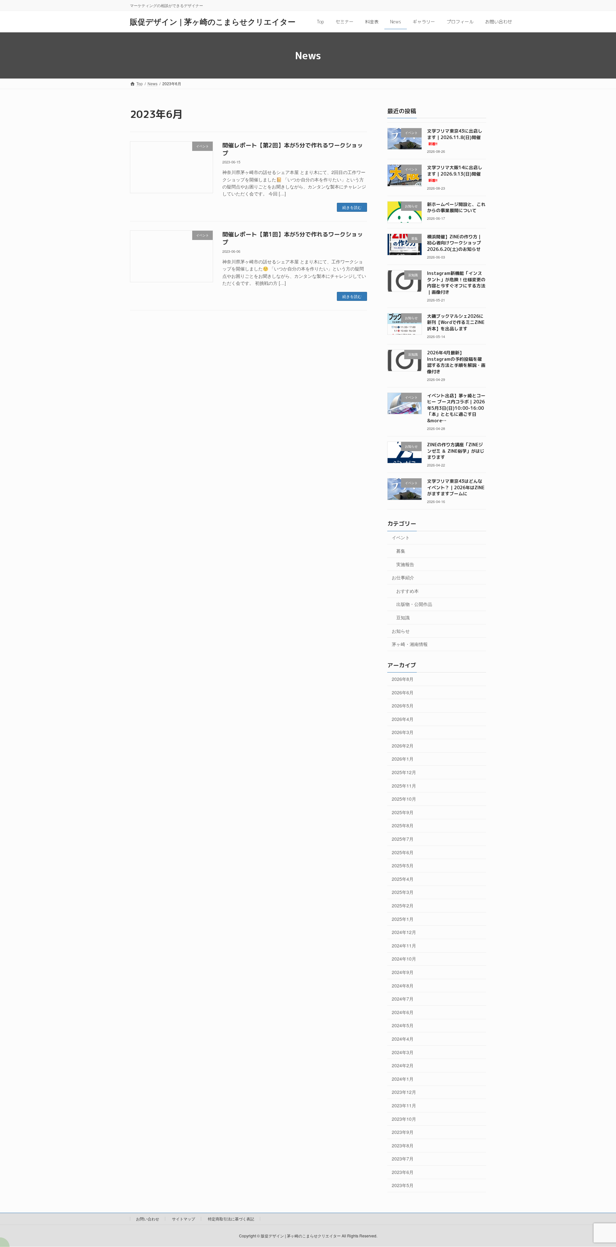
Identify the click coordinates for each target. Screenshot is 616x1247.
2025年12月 (404, 772)
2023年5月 (403, 1185)
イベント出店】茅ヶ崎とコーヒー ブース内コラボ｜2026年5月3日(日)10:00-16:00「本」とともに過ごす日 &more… (456, 408)
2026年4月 (403, 719)
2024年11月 (404, 945)
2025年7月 (403, 839)
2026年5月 (403, 705)
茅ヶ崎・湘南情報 (410, 644)
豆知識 (403, 617)
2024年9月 (403, 972)
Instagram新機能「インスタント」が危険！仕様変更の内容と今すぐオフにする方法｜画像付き (456, 282)
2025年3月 (403, 892)
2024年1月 (403, 1079)
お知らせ (401, 631)
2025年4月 (403, 879)
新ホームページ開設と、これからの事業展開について (456, 207)
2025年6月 (403, 852)
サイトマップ (183, 1218)
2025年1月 (403, 919)
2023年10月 (404, 1119)
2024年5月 (403, 1025)
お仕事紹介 (403, 577)
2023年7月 (403, 1158)
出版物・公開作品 (414, 604)
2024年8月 (403, 985)
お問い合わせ (147, 1218)
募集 (400, 551)
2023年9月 (403, 1132)
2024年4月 (403, 1039)
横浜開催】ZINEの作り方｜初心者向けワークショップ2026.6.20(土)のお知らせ (454, 243)
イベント (401, 537)
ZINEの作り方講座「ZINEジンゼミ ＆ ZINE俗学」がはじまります (455, 451)
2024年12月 (404, 932)
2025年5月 (403, 865)
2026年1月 (403, 759)
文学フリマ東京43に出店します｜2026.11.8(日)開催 (454, 137)
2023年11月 (404, 1105)
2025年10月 (404, 799)
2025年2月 (403, 905)
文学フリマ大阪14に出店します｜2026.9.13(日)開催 (454, 173)
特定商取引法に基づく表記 (231, 1218)
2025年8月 (403, 825)
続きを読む (352, 207)
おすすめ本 (407, 591)
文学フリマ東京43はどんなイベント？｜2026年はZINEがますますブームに (455, 487)
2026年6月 (403, 692)
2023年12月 (404, 1092)
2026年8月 (403, 679)
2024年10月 (404, 958)
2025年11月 (404, 785)
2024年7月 (403, 998)
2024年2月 (403, 1065)
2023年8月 (403, 1145)
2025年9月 (403, 812)
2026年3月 (403, 732)
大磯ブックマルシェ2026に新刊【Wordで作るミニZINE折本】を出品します (455, 322)
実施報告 (405, 564)
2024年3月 (403, 1052)
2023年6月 (403, 1172)
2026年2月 (403, 745)
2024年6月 (403, 1012)
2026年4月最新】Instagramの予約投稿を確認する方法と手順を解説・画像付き (456, 362)
